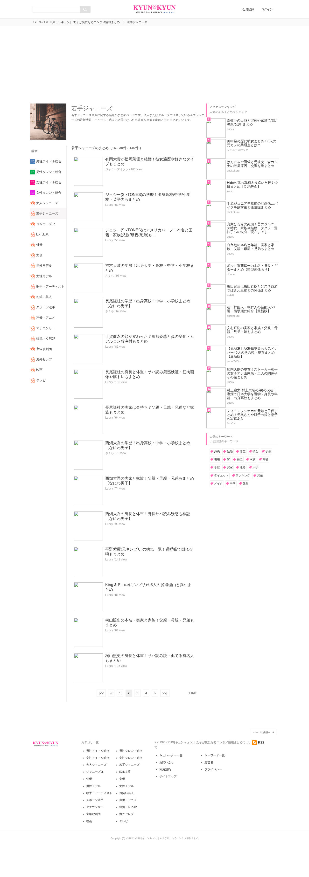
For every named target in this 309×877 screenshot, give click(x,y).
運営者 (208, 762)
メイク (218, 483)
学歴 (217, 467)
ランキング (243, 475)
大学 (255, 467)
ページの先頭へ (261, 732)
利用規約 (165, 769)
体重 (243, 451)
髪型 (240, 459)
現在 (217, 459)
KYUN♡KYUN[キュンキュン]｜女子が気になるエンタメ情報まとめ (76, 22)
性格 (243, 467)
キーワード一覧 (214, 755)
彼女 (255, 451)
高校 (265, 459)
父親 (245, 483)
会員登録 (248, 9)
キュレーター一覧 (171, 755)
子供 (268, 451)
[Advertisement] (154, 65)
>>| (164, 693)
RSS (261, 742)
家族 (252, 459)
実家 (230, 467)
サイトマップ (168, 776)
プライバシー (213, 769)
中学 (233, 483)
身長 (217, 451)
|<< (101, 693)
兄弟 (260, 475)
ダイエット (221, 475)
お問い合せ (166, 762)
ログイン (267, 9)
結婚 (230, 451)
